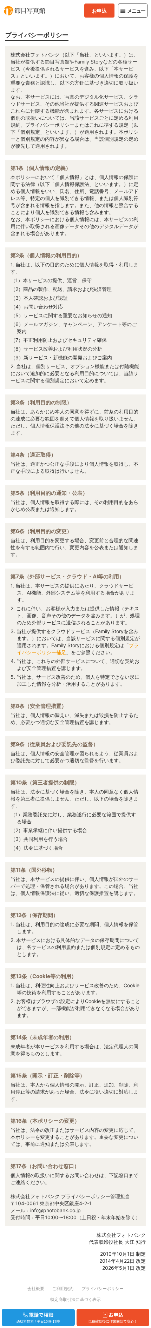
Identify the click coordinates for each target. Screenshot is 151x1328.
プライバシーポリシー (102, 1288)
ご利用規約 (62, 1288)
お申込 (99, 11)
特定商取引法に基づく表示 (75, 1299)
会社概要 (35, 1288)
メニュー (136, 11)
